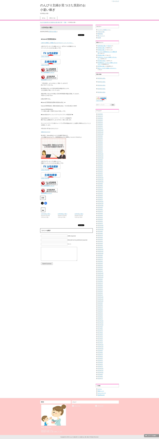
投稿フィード (101, 391)
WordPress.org (101, 395)
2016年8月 (100, 352)
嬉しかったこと (101, 35)
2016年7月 (100, 354)
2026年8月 (100, 114)
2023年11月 (100, 179)
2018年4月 (100, 313)
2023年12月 (100, 177)
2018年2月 (100, 316)
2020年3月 (100, 267)
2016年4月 (100, 360)
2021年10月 (100, 229)
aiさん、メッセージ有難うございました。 (107, 68)
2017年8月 (100, 328)
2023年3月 (100, 195)
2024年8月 (100, 161)
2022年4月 (100, 217)
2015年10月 (100, 372)
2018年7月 (100, 307)
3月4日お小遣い (101, 55)
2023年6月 (100, 189)
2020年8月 (100, 257)
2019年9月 (100, 279)
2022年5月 (100, 215)
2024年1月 (100, 175)
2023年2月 (100, 197)
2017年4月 (100, 336)
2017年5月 (100, 334)
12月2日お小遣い (79, 214)
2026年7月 (100, 116)
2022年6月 (100, 213)
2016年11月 (100, 346)
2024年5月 (100, 167)
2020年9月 (100, 255)
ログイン (100, 389)
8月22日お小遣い (102, 81)
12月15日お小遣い (46, 214)
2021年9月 (100, 231)
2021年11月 (100, 227)
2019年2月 (100, 293)
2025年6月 (100, 142)
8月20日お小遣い (102, 88)
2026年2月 (100, 126)
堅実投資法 (100, 33)
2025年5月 (100, 144)
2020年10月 (100, 253)
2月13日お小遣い (102, 60)
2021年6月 (100, 237)
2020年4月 (100, 265)
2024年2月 (100, 173)
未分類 (99, 37)
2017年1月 (100, 342)
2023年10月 (100, 181)
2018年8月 (100, 305)
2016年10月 (100, 348)
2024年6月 (100, 165)
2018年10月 (100, 301)
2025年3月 (100, 148)
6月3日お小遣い (101, 47)
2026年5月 (100, 120)
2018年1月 (100, 318)
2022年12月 (100, 201)
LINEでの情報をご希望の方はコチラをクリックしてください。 (57, 42)
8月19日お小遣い (102, 92)
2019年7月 (100, 283)
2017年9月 (100, 326)
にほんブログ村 (45, 56)
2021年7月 (100, 235)
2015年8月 (100, 376)
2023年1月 (100, 199)
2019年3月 (100, 291)
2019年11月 (100, 275)
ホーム (43, 18)
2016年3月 (100, 362)
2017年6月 (100, 332)
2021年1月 (100, 247)
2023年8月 (100, 185)
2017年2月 (100, 340)
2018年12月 (100, 297)
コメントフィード (102, 393)
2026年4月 (100, 122)
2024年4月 (100, 169)
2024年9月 (100, 159)
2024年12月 (100, 153)
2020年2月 (100, 269)
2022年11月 (100, 203)
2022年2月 (100, 221)
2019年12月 (100, 273)
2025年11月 (100, 132)
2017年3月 (100, 338)
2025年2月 (100, 150)
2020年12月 (100, 249)
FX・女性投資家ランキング (47, 72)
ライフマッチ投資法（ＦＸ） (104, 29)
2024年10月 (100, 157)
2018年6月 (100, 309)
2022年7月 (100, 211)
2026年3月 (100, 124)
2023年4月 (100, 193)
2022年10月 (100, 205)
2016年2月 (100, 364)
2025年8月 (100, 138)
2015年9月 (100, 374)
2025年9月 (100, 136)
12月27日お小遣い (102, 45)
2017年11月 (100, 322)
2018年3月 (100, 315)
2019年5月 (100, 287)
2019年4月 (100, 289)
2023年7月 (100, 187)
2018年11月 (100, 299)
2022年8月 (100, 209)
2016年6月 (100, 356)
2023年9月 (100, 183)
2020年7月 (100, 259)
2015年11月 (100, 370)
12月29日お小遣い (62, 214)
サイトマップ (116, 1)
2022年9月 (100, 207)
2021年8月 (100, 233)
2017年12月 (100, 320)
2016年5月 (100, 358)
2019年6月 (100, 285)
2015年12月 (100, 368)
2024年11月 (100, 155)
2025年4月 (100, 146)
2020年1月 (100, 271)
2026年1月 (100, 128)
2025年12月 (100, 130)
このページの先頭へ (151, 435)
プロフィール (52, 18)
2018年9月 (100, 303)
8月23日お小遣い (102, 78)
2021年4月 (100, 241)
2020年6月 (100, 261)
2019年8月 (100, 281)
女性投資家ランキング (46, 79)
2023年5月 (100, 191)
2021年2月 (100, 245)
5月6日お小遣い (101, 49)
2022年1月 (100, 223)
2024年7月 (100, 163)
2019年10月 (100, 277)
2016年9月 (100, 350)
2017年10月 (100, 324)
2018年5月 (100, 311)
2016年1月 (100, 366)
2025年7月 (100, 140)
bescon (109, 45)
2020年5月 (100, 263)
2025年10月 (100, 134)
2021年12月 (100, 225)
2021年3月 (100, 243)
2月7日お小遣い (101, 66)
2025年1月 (100, 151)
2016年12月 (100, 344)
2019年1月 (100, 295)
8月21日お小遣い (102, 85)
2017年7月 (100, 330)
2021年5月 (100, 239)
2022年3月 (100, 219)
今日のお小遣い (53, 31)
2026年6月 (100, 118)
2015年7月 (100, 378)
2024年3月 (100, 171)
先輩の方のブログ (45, 132)
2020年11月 (100, 251)
